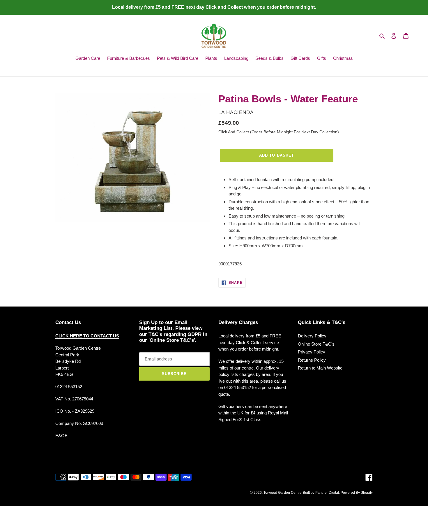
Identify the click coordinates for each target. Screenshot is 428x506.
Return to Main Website (320, 367)
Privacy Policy (311, 351)
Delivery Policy (312, 335)
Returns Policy (312, 360)
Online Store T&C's (316, 344)
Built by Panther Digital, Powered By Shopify (338, 493)
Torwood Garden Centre (282, 493)
